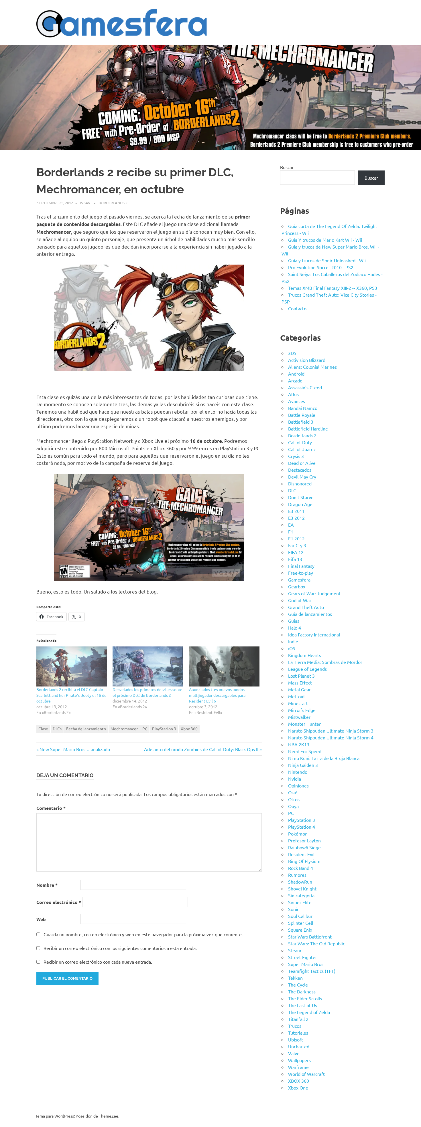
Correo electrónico (58, 902)
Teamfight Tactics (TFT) (311, 971)
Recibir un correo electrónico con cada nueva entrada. (98, 962)
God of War (299, 600)
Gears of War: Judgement (314, 593)
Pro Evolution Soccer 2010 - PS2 (320, 267)
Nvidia (294, 778)
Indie (293, 641)
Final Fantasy (301, 566)
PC (144, 728)
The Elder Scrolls (305, 998)
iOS (291, 648)
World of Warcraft (306, 1074)
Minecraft (298, 703)
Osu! (292, 792)
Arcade (295, 380)
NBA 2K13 (298, 744)
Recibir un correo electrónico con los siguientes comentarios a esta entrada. (120, 948)
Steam (294, 950)
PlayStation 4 (301, 827)
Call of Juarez (302, 449)
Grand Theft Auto (306, 607)
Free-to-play (300, 573)
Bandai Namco (302, 408)
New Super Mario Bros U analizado (74, 749)
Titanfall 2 (298, 1019)
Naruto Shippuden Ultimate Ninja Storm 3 (330, 730)
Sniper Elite (300, 902)
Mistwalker (299, 717)
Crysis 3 (296, 456)
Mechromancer (124, 728)
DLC (292, 490)
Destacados (299, 470)
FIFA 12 (296, 552)
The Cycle (298, 984)
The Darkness (302, 991)
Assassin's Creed (305, 387)
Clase (43, 728)
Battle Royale (301, 415)
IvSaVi (86, 202)
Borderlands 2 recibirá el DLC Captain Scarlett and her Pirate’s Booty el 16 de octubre (71, 695)
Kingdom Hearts (304, 655)
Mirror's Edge (302, 710)
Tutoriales (298, 1032)
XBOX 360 (298, 1081)
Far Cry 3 (297, 545)
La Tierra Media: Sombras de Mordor (325, 662)
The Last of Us (302, 1005)
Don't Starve (301, 497)
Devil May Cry (302, 476)
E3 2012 (296, 518)
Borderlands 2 (113, 202)
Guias (293, 621)
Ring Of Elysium (304, 861)
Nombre (47, 885)
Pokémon (298, 833)
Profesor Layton (304, 840)
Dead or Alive (302, 463)
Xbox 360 (189, 728)
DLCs (57, 728)
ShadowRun (300, 881)
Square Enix (300, 929)
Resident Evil (301, 854)
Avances (296, 401)
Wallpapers (299, 1060)
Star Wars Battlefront (310, 936)
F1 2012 (296, 538)
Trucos (294, 1026)
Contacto (297, 308)
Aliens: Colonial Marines (312, 367)
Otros (294, 799)
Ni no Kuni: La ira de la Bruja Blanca (323, 758)
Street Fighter (302, 957)
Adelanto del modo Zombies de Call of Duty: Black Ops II (201, 749)
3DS (292, 353)
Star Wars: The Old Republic (316, 943)
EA (291, 524)
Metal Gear (299, 689)
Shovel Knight (302, 888)
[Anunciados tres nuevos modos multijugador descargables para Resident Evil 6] (224, 666)
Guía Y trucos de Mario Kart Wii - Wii (325, 240)
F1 (290, 531)
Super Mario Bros (305, 964)
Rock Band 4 (300, 868)
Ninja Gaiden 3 (303, 765)
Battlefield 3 (300, 421)
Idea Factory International (314, 634)
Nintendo (297, 772)
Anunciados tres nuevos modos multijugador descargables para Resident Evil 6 (217, 695)
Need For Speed (304, 751)
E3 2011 (296, 511)
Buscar (287, 167)
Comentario (51, 808)
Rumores (297, 875)
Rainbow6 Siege (304, 847)
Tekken (295, 978)
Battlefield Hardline (308, 428)
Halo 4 (294, 627)
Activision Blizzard (306, 360)
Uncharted (298, 1046)
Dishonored (300, 483)
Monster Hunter (304, 724)
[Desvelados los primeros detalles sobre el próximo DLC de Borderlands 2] (148, 666)
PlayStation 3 (164, 728)
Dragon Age (300, 504)
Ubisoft (295, 1039)
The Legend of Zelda (309, 1012)
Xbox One (298, 1087)
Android (296, 373)
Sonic (293, 909)
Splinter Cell (300, 923)
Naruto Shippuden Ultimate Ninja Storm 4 (330, 737)
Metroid (296, 696)
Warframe (298, 1067)
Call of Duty (300, 442)
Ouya (293, 806)
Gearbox (296, 586)
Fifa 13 (295, 559)
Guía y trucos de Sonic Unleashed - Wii (327, 260)
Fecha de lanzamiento (86, 728)
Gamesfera (299, 579)
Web (41, 919)
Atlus (293, 394)
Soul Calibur (300, 916)
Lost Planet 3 (301, 675)
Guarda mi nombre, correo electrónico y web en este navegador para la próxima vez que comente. (143, 934)
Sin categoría (301, 895)
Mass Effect (300, 682)
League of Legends (307, 669)
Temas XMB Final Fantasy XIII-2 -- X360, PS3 (332, 288)
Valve (294, 1053)
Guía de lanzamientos (310, 614)
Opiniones (298, 785)
